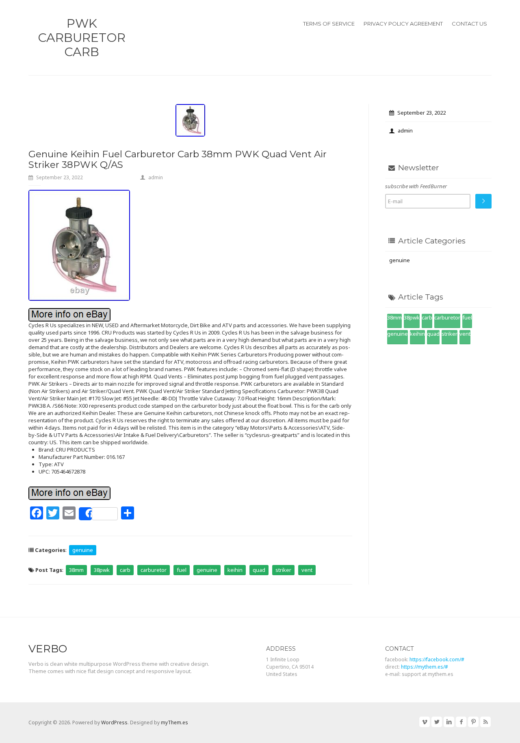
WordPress (114, 722)
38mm (76, 570)
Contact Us (469, 23)
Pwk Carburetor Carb (82, 37)
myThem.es (174, 722)
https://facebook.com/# (437, 659)
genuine (82, 550)
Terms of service (329, 23)
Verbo (47, 648)
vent (306, 570)
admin (155, 177)
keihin (235, 570)
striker (283, 570)
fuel (181, 570)
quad (259, 570)
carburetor (154, 570)
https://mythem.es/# (424, 666)
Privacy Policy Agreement (403, 23)
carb (125, 570)
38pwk (102, 570)
